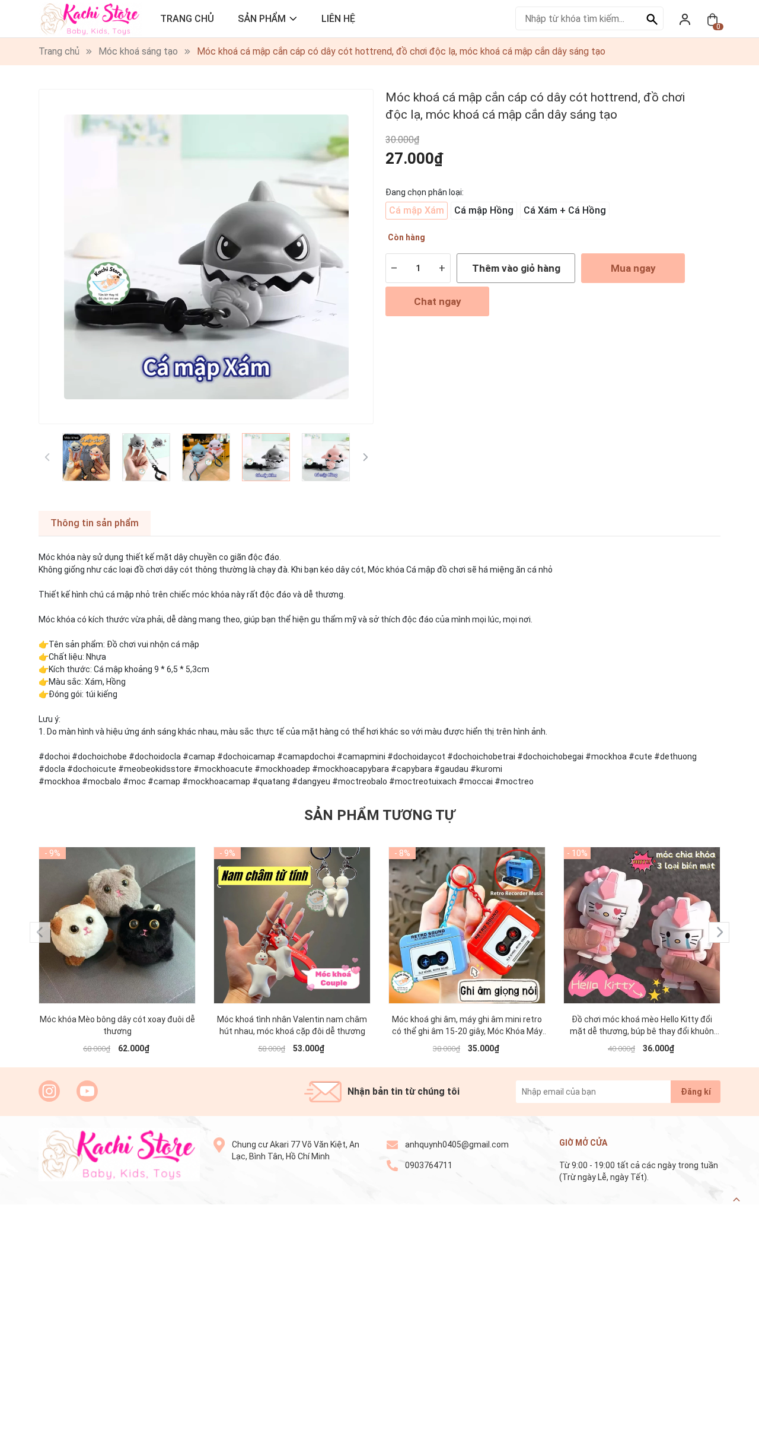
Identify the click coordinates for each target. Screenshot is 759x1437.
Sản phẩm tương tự (379, 815)
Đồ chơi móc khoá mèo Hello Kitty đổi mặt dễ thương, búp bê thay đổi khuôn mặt (642, 1026)
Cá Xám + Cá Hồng (565, 210)
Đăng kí (696, 1091)
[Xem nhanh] (117, 913)
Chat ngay (437, 301)
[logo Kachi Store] (119, 1154)
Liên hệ (338, 18)
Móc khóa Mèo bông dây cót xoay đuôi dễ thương (117, 1025)
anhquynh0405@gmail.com (457, 1144)
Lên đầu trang (720, 1429)
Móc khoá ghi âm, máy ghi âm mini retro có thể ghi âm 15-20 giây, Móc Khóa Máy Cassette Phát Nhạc (467, 1026)
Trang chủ (187, 18)
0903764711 (428, 1165)
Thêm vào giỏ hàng (516, 268)
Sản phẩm (262, 18)
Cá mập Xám (416, 210)
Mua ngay (633, 268)
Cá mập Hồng (484, 210)
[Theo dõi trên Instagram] (49, 1091)
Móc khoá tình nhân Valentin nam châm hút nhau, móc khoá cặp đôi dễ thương (292, 1025)
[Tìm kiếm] (652, 18)
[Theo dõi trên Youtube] (87, 1091)
